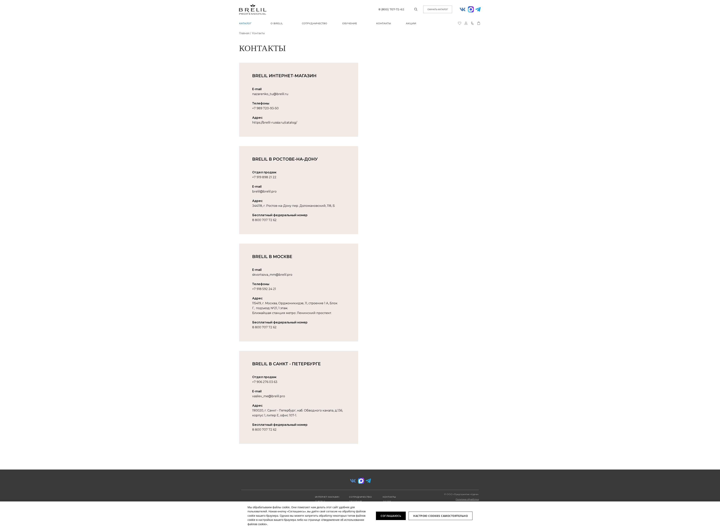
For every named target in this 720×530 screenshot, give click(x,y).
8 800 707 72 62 (264, 220)
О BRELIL (277, 23)
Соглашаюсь (391, 516)
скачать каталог (437, 9)
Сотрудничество (314, 23)
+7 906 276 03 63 (264, 382)
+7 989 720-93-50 (265, 108)
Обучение (349, 23)
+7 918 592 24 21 (264, 289)
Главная (244, 33)
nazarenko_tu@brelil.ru (270, 94)
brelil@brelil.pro (264, 191)
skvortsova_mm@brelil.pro (272, 274)
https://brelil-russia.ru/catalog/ (274, 122)
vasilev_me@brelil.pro (268, 396)
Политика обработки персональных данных (466, 501)
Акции (411, 23)
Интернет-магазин (327, 496)
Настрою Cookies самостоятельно (440, 516)
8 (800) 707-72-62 (391, 9)
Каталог (245, 23)
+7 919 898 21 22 (264, 177)
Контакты (383, 23)
